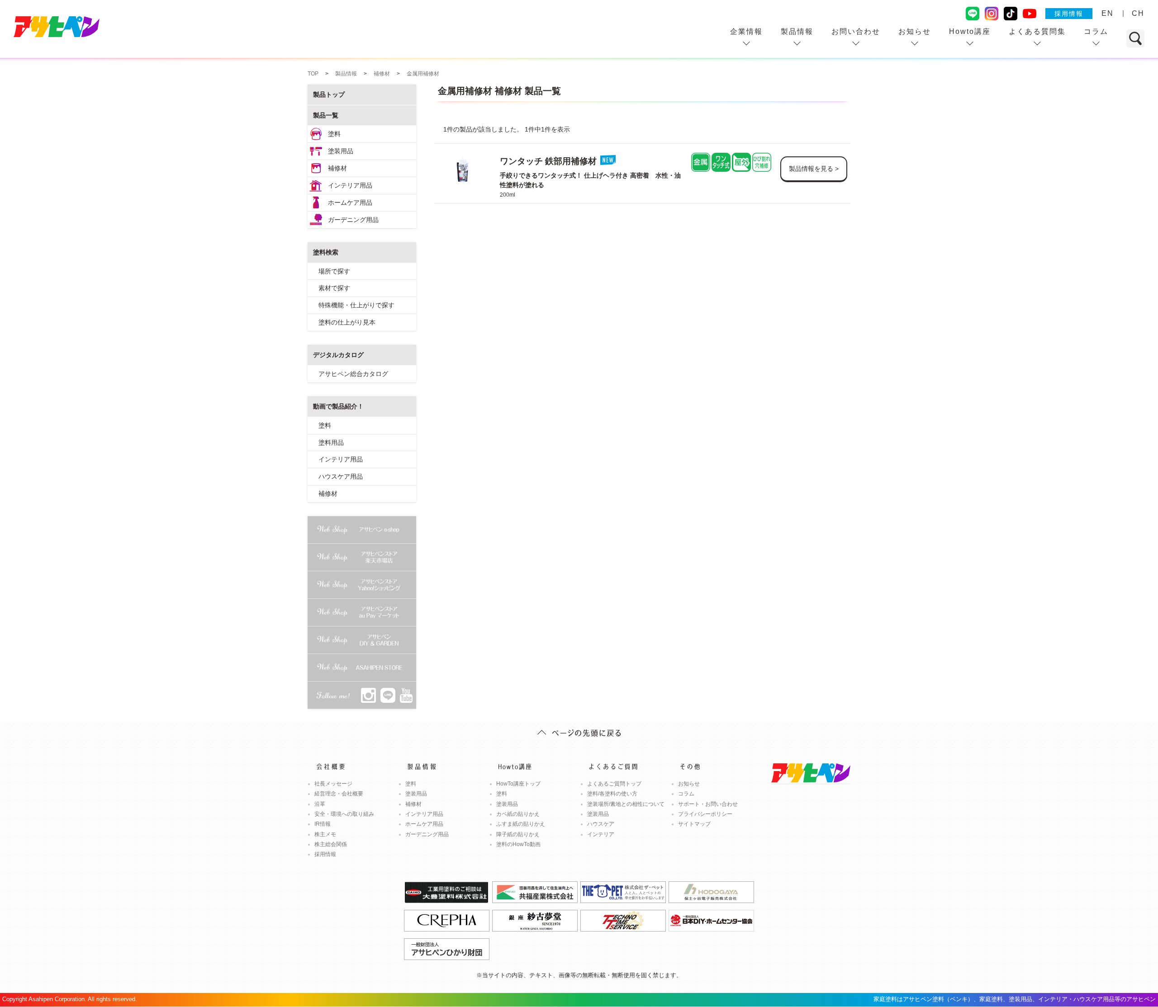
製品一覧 (325, 115)
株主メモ (325, 834)
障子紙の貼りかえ (518, 834)
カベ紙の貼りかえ (518, 814)
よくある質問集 (1037, 31)
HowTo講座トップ (518, 784)
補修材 (337, 168)
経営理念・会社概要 (338, 794)
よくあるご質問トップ (614, 784)
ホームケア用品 (350, 202)
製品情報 (797, 31)
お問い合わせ (855, 31)
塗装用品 (340, 151)
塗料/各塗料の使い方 (612, 794)
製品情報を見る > (814, 168)
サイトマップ (694, 824)
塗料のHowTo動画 (518, 844)
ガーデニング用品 (353, 219)
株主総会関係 (330, 844)
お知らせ (914, 31)
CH (1138, 13)
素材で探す (334, 288)
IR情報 (322, 824)
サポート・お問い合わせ (708, 804)
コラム (1096, 31)
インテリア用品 (350, 185)
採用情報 (1068, 13)
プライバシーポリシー (705, 814)
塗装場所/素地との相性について (625, 804)
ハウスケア (600, 824)
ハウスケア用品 (340, 476)
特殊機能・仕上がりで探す (356, 305)
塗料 (334, 133)
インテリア (600, 834)
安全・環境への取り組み (344, 814)
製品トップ (329, 94)
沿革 (319, 804)
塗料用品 (331, 442)
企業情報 (746, 31)
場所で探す (334, 271)
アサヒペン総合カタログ (353, 373)
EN (1107, 13)
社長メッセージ (333, 784)
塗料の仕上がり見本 (346, 322)
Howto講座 (970, 31)
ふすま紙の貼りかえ (520, 824)
